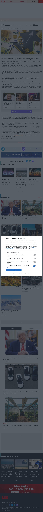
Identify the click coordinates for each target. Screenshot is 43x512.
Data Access (21, 273)
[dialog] (21, 256)
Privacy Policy (27, 273)
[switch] (34, 255)
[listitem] (21, 252)
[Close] (40, 238)
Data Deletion (15, 273)
